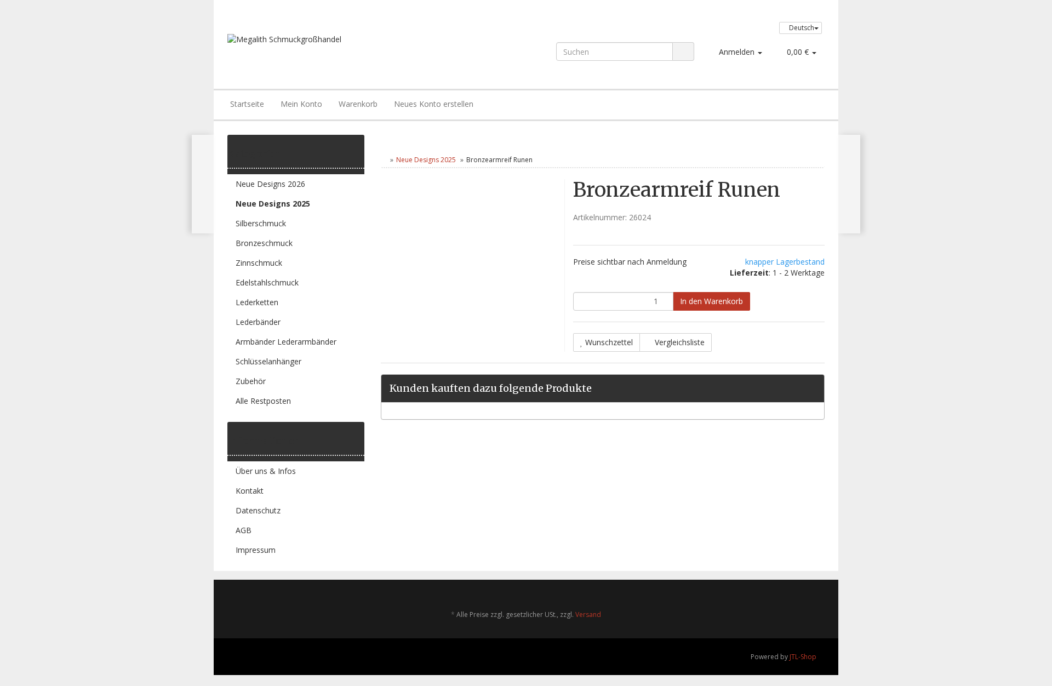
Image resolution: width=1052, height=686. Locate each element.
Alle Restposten (263, 401)
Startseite (247, 104)
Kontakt (250, 490)
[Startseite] (383, 159)
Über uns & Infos (266, 471)
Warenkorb (358, 104)
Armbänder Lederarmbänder (286, 341)
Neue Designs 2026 (270, 184)
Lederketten (257, 302)
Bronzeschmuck (264, 243)
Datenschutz (258, 510)
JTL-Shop (803, 656)
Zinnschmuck (259, 263)
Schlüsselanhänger (268, 361)
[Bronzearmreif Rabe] (203, 184)
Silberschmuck (261, 223)
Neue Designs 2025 (426, 159)
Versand (588, 614)
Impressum (256, 550)
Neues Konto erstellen (433, 104)
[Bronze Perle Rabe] (849, 184)
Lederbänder (258, 322)
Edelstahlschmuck (267, 282)
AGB (243, 530)
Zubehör (251, 381)
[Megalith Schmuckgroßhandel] (347, 50)
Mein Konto (301, 104)
